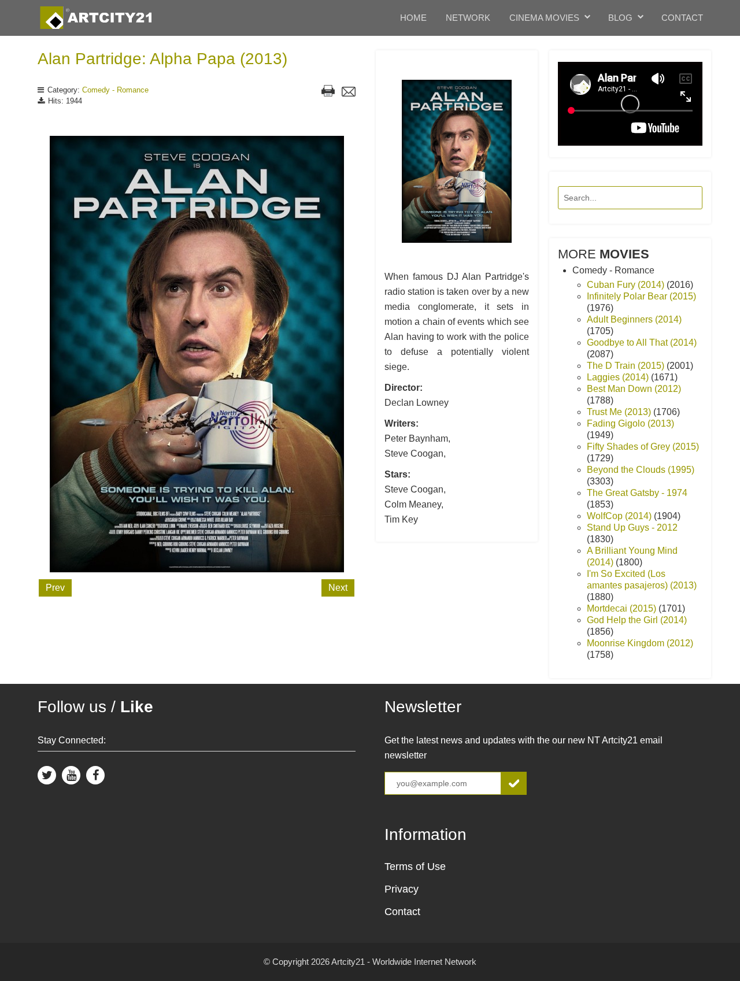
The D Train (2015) (627, 366)
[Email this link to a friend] (349, 93)
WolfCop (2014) (620, 516)
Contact (682, 18)
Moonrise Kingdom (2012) (640, 643)
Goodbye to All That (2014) (642, 342)
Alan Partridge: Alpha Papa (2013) (162, 59)
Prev (55, 588)
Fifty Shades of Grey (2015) (643, 446)
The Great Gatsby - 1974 (637, 493)
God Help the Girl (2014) (637, 620)
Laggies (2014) (619, 377)
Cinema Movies (544, 18)
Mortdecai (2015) (622, 608)
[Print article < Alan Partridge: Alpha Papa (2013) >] (328, 92)
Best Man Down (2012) (634, 389)
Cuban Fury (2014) (627, 285)
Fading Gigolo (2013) (630, 423)
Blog (620, 18)
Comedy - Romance (115, 90)
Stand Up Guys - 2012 (632, 527)
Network (468, 18)
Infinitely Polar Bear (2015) (641, 296)
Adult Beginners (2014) (634, 319)
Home (413, 18)
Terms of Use (415, 866)
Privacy (401, 889)
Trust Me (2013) (620, 412)
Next (337, 588)
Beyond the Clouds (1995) (640, 470)
